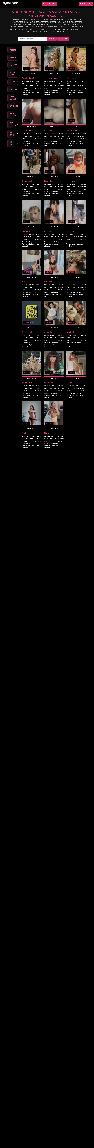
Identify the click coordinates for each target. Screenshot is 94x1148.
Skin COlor (13, 97)
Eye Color (13, 124)
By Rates (13, 133)
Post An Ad (85, 4)
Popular (63, 38)
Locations (49, 4)
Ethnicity (14, 82)
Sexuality (14, 106)
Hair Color (13, 114)
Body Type (12, 73)
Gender (14, 50)
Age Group (13, 143)
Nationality (14, 65)
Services (14, 57)
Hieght (13, 89)
